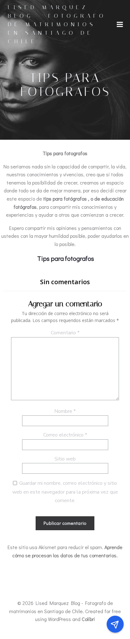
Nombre (65, 411)
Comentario (65, 332)
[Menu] (120, 24)
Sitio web (65, 458)
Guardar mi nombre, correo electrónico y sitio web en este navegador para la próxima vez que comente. (65, 492)
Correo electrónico (65, 434)
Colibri (88, 619)
